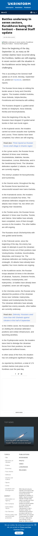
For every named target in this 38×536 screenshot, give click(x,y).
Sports (7, 482)
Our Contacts (9, 503)
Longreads (23, 467)
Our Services (9, 511)
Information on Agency (10, 499)
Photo (21, 460)
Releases (22, 470)
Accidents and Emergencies (9, 489)
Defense (8, 474)
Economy (8, 468)
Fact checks (9, 471)
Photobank (27, 7)
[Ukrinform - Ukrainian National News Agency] (19, 4)
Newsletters (18, 7)
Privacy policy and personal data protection (11, 516)
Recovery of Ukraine (9, 461)
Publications (24, 454)
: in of (18, 317)
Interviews (23, 457)
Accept (19, 533)
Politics (7, 465)
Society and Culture (9, 478)
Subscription (9, 7)
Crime (7, 485)
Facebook (17, 80)
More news (19, 412)
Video (21, 464)
